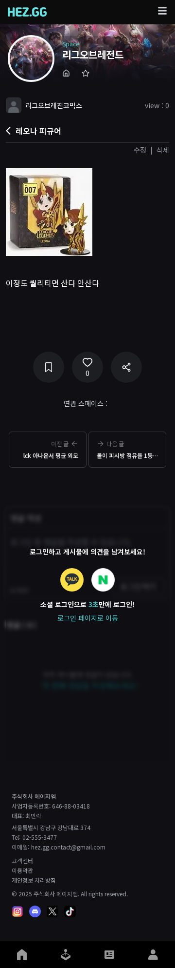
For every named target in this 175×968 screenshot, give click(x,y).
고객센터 (22, 861)
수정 (140, 150)
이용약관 (22, 870)
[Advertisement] (87, 484)
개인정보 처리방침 (34, 880)
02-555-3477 (39, 837)
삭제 (163, 150)
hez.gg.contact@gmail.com (68, 847)
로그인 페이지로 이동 (87, 618)
